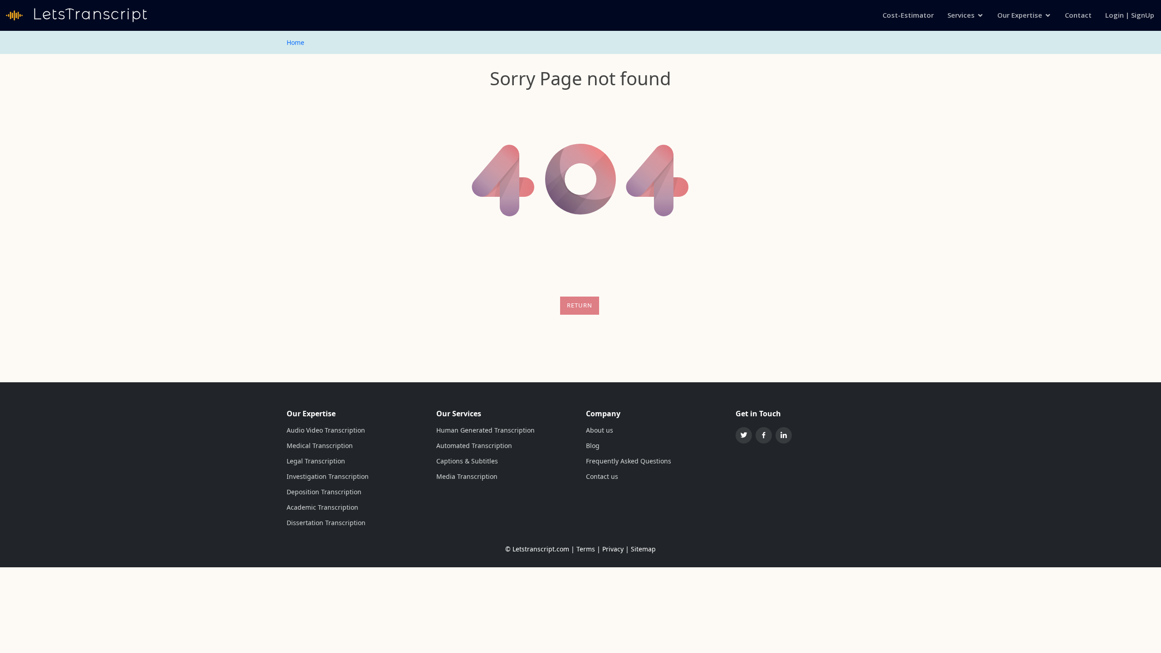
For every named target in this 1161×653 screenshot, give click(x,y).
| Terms (583, 549)
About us (599, 430)
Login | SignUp (1129, 14)
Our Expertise (1019, 14)
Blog (593, 446)
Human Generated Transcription (485, 430)
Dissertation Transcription (326, 523)
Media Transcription (467, 476)
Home (295, 42)
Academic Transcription (322, 507)
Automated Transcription (474, 446)
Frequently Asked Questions (628, 461)
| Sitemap (640, 549)
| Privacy (610, 549)
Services (961, 14)
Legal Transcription (316, 461)
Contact (1078, 14)
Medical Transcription (320, 446)
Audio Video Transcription (326, 430)
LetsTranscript (88, 14)
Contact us (602, 476)
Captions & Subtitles (467, 461)
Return (579, 305)
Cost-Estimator (908, 14)
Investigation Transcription (328, 476)
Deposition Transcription (324, 492)
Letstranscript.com (540, 549)
